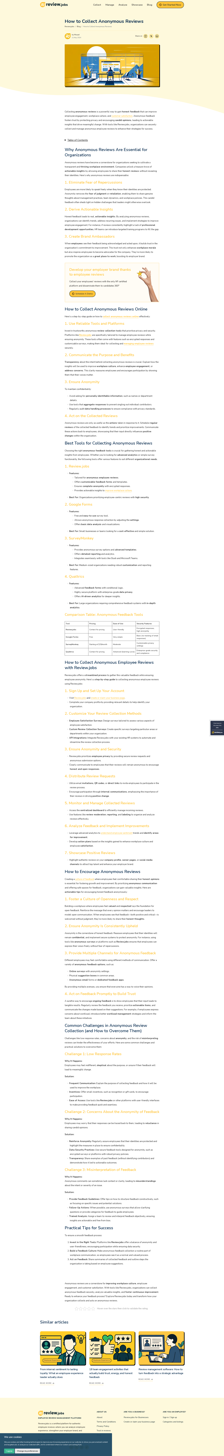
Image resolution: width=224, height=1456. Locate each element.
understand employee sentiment (116, 833)
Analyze (122, 4)
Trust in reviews (104, 1430)
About (99, 1417)
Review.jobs (79, 466)
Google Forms (80, 504)
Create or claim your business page (139, 1421)
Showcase (137, 4)
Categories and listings (173, 1421)
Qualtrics (76, 576)
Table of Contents (77, 140)
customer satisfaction (121, 115)
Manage (109, 4)
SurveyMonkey (81, 538)
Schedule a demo (84, 293)
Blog (149, 4)
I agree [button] (9, 1451)
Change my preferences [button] (27, 1451)
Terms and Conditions (106, 1421)
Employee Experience (52, 1360)
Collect (97, 4)
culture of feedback (84, 879)
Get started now (172, 4)
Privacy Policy (103, 1426)
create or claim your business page (108, 697)
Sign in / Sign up (170, 1417)
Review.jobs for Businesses (136, 1417)
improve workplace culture (118, 490)
